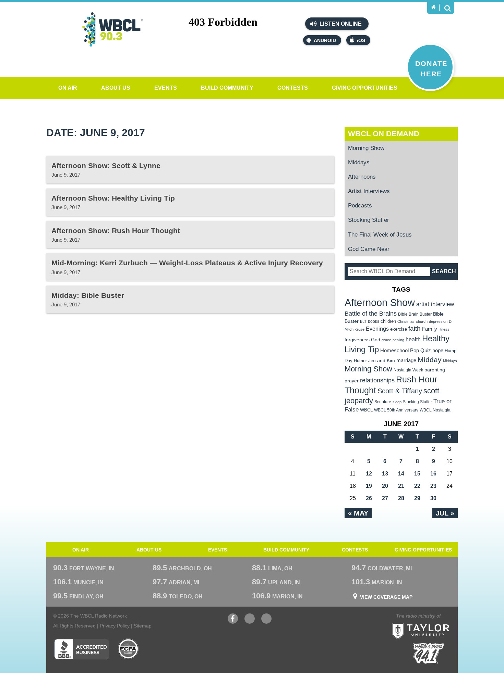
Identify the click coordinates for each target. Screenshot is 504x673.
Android (325, 40)
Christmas (406, 321)
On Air (67, 88)
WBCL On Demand (383, 133)
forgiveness (357, 339)
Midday (430, 360)
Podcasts (360, 205)
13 (385, 474)
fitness (444, 329)
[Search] (447, 7)
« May (358, 513)
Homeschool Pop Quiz (405, 350)
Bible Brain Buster (415, 314)
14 (401, 474)
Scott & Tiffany (399, 391)
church (422, 321)
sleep (397, 402)
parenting (434, 369)
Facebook (233, 622)
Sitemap (143, 625)
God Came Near (368, 249)
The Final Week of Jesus (380, 234)
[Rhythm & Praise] (428, 653)
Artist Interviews (369, 191)
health (413, 339)
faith (414, 328)
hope (437, 350)
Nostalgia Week (408, 370)
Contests (292, 88)
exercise (398, 329)
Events (165, 88)
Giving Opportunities (364, 88)
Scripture (382, 401)
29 (417, 498)
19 (369, 486)
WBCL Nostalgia (435, 410)
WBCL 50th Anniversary (396, 410)
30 (433, 498)
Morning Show (366, 148)
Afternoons (362, 177)
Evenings (377, 329)
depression (438, 321)
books (373, 321)
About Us (115, 88)
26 (369, 498)
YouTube (249, 622)
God (375, 339)
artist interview (435, 304)
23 (433, 486)
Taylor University (433, 622)
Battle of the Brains (371, 313)
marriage (406, 360)
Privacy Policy (115, 625)
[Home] (433, 7)
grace (386, 340)
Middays (359, 162)
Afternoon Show (380, 302)
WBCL (366, 409)
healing (398, 340)
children (388, 321)
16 (433, 474)
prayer (352, 380)
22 (417, 486)
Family (429, 329)
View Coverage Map (386, 597)
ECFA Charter (128, 649)
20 (385, 486)
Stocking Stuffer (368, 220)
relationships (377, 380)
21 (401, 486)
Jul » (445, 513)
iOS (361, 40)
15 (417, 474)
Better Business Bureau (81, 649)
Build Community (227, 88)
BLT (363, 321)
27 (385, 498)
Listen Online (340, 24)
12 (369, 474)
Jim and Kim (381, 360)
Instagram (266, 622)
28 (401, 498)
